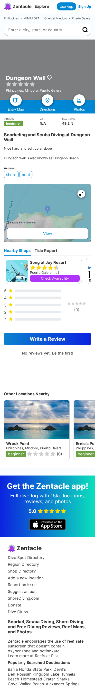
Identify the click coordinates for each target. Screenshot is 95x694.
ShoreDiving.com (23, 598)
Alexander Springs (62, 683)
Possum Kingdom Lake (38, 674)
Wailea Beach (31, 683)
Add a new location (26, 577)
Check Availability (55, 278)
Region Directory (23, 564)
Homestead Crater (38, 679)
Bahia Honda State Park (30, 669)
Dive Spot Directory (26, 557)
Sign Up (84, 6)
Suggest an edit (22, 591)
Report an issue (22, 584)
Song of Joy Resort (48, 262)
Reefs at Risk (47, 655)
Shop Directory (22, 571)
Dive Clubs (18, 611)
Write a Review (47, 339)
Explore (42, 6)
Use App (66, 6)
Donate (14, 605)
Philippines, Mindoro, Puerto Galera (34, 448)
